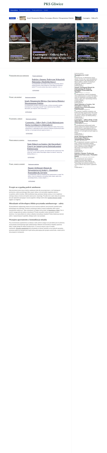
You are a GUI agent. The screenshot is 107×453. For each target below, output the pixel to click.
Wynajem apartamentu (22, 228)
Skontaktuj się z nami (81, 75)
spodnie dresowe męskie (55, 197)
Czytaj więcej (78, 84)
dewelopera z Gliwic (54, 210)
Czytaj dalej (35, 90)
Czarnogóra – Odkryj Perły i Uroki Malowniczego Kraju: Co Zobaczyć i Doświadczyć (52, 58)
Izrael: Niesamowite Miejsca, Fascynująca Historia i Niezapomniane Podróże (39, 18)
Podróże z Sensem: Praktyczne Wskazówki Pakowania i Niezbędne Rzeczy (19, 39)
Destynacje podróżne (24, 10)
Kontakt (46, 10)
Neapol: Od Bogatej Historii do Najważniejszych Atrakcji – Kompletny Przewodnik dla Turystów (87, 60)
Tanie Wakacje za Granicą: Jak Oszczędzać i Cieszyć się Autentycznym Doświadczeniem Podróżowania (44, 146)
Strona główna (14, 10)
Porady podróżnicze (37, 10)
